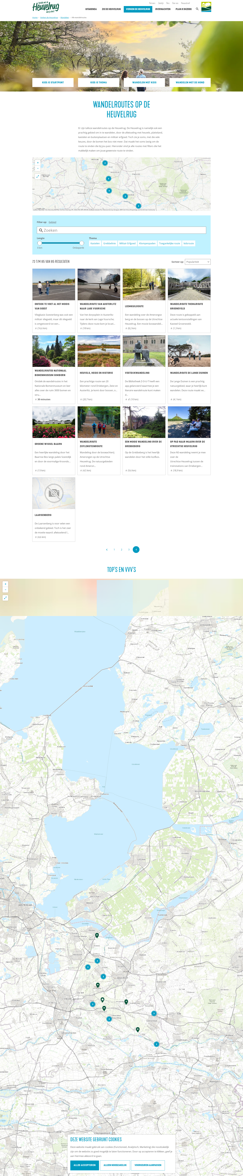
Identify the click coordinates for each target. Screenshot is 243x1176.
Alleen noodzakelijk (115, 1165)
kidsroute (189, 243)
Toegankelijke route (169, 243)
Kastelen (95, 243)
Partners (152, 3)
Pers (167, 3)
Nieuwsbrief (185, 3)
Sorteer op (178, 261)
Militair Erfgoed (127, 243)
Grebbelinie (109, 243)
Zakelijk (161, 3)
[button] (138, 206)
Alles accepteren (85, 1165)
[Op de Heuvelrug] (206, 7)
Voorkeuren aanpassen (148, 1165)
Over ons (175, 3)
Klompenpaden (147, 243)
